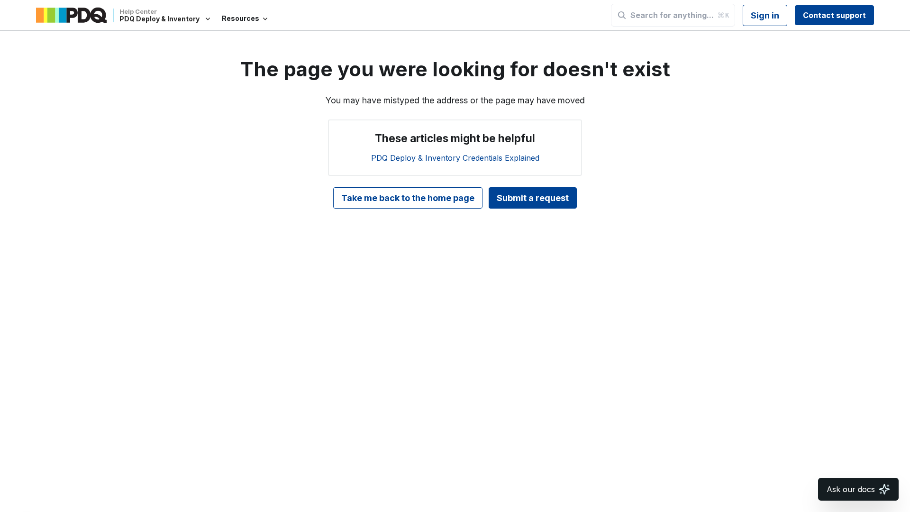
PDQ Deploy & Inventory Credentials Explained (455, 158)
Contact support (834, 15)
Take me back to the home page (407, 198)
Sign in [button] (765, 15)
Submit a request (533, 198)
